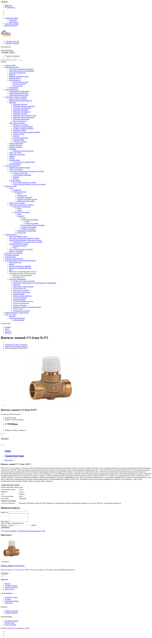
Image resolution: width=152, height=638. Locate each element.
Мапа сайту (9, 603)
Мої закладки (9, 623)
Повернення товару (12, 601)
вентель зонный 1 (11, 531)
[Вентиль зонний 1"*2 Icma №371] (49, 405)
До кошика (5, 439)
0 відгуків (4, 414)
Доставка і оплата (11, 585)
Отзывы (8, 599)
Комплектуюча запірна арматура (29, 531)
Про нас (8, 583)
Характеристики (14, 455)
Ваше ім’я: (4, 512)
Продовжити (5, 527)
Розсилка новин (10, 624)
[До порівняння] (4, 445)
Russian (9, 5)
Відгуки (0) (9, 460)
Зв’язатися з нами (11, 597)
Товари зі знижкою (11, 611)
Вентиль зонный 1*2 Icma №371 (13, 566)
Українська (11, 7)
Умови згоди (9, 589)
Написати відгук (15, 414)
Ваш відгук (5, 521)
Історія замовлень (11, 613)
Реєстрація (13, 20)
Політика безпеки (11, 587)
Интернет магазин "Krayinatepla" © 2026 (15, 628)
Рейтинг (4, 525)
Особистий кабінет (11, 621)
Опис (8, 451)
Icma (14, 418)
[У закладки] (1, 445)
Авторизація (13, 22)
